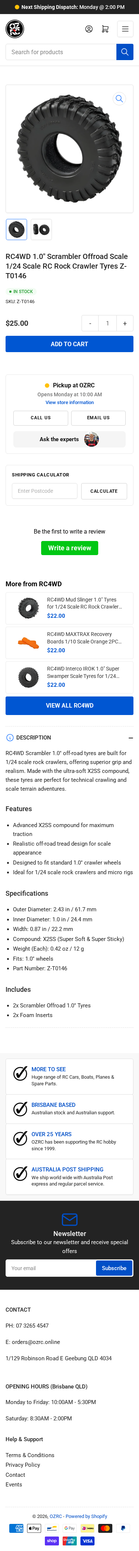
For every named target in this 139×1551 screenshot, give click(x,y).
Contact (15, 1475)
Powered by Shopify (86, 1516)
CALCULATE (104, 491)
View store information (70, 402)
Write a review (69, 548)
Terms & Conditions (30, 1455)
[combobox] (69, 52)
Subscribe (114, 1268)
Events (14, 1484)
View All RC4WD (69, 705)
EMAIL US (98, 417)
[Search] (125, 52)
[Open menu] (125, 29)
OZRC (56, 1516)
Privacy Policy (23, 1465)
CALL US (41, 417)
